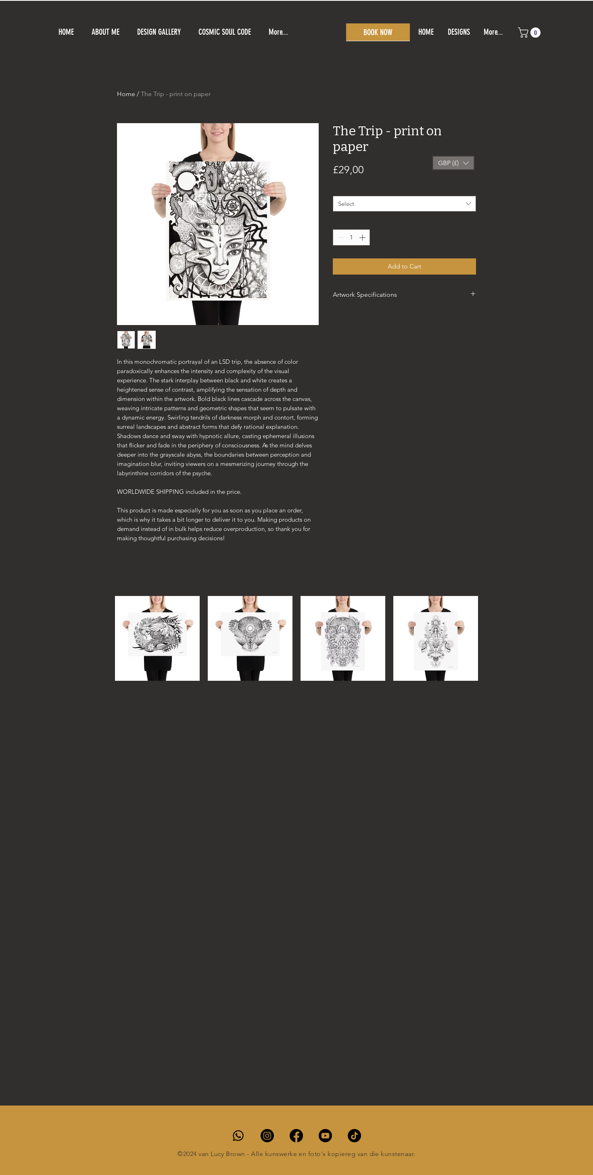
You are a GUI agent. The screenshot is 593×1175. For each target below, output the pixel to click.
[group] (296, 661)
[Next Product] (489, 638)
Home (126, 94)
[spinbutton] (351, 237)
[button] (378, 32)
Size (340, 188)
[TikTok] (354, 1135)
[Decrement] (339, 237)
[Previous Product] (104, 638)
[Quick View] (157, 638)
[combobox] (404, 204)
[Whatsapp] (238, 1135)
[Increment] (363, 237)
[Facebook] (296, 1135)
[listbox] (453, 163)
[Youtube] (325, 1135)
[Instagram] (267, 1135)
